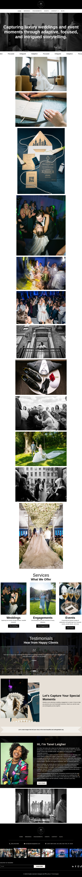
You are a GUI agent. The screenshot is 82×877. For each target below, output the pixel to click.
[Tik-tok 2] (81, 866)
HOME (19, 11)
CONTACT (54, 11)
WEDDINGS (27, 11)
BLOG (62, 11)
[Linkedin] (73, 866)
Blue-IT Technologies (53, 874)
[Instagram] (78, 866)
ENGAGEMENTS (37, 11)
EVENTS (46, 11)
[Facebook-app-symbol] (75, 866)
